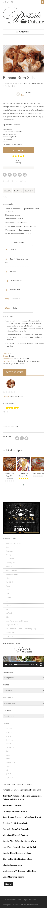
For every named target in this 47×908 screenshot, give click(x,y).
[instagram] (12, 2)
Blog (7, 547)
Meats (8, 586)
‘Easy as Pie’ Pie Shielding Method (17, 858)
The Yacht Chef (10, 86)
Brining (8, 555)
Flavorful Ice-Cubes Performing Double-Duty (22, 789)
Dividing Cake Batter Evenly (15, 811)
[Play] (6, 664)
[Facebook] (22, 439)
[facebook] (9, 2)
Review (29, 190)
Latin (7, 770)
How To (18, 190)
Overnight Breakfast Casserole (16, 829)
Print (24, 181)
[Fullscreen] (41, 664)
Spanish (8, 774)
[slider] (21, 664)
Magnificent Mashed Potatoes (15, 835)
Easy (23, 95)
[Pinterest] (26, 439)
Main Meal (9, 582)
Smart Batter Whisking (12, 805)
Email (6, 181)
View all (8, 884)
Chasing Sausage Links (12, 864)
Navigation (24, 32)
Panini (8, 590)
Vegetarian (9, 636)
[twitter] (8, 2)
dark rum (35, 361)
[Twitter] (17, 439)
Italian (8, 578)
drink (7, 751)
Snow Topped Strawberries (14, 817)
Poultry (8, 598)
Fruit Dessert (24, 358)
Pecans (5, 363)
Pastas (8, 594)
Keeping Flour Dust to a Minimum (17, 852)
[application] (23, 657)
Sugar (11, 363)
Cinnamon (27, 361)
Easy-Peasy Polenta (11, 846)
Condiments (10, 559)
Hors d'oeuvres (11, 570)
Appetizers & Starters (13, 543)
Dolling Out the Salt (27, 846)
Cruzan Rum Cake (38, 473)
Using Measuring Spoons (13, 876)
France (34, 83)
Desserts (9, 566)
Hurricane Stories (12, 574)
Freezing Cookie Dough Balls (15, 823)
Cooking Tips (10, 563)
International (10, 762)
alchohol (9, 729)
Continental (10, 747)
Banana (15, 361)
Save (15, 181)
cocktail (8, 744)
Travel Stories (10, 633)
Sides (7, 617)
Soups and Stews (12, 625)
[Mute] (37, 664)
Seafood (9, 613)
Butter (20, 361)
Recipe (7, 190)
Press (8, 601)
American (27, 83)
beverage (9, 736)
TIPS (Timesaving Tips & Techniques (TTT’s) (21, 629)
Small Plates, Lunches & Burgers (17, 621)
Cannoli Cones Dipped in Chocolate (9, 475)
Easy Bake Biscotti (33, 817)
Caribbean (9, 740)
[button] (24, 657)
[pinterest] (5, 2)
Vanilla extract (19, 363)
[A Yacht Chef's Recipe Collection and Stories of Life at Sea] (23, 24)
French (39, 83)
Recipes (8, 605)
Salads (8, 609)
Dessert (12, 356)
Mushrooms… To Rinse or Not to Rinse (19, 870)
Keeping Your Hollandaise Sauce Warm (19, 841)
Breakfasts (9, 551)
